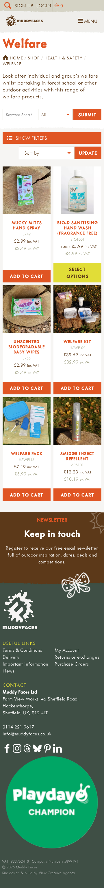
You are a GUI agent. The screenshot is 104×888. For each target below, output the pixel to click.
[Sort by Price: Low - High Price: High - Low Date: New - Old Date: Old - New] (47, 154)
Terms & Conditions (22, 650)
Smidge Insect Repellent (77, 456)
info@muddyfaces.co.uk (27, 734)
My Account (67, 650)
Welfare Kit (77, 341)
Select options (77, 272)
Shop (34, 58)
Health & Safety (63, 58)
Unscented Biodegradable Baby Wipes (26, 347)
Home (16, 58)
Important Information (25, 664)
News (8, 671)
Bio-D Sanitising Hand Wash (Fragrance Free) (77, 228)
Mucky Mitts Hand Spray (27, 225)
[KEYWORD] (20, 115)
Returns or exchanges (77, 657)
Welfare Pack (26, 453)
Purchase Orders (72, 664)
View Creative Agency (57, 872)
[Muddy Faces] (24, 24)
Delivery (11, 657)
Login (43, 5)
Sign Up (23, 5)
